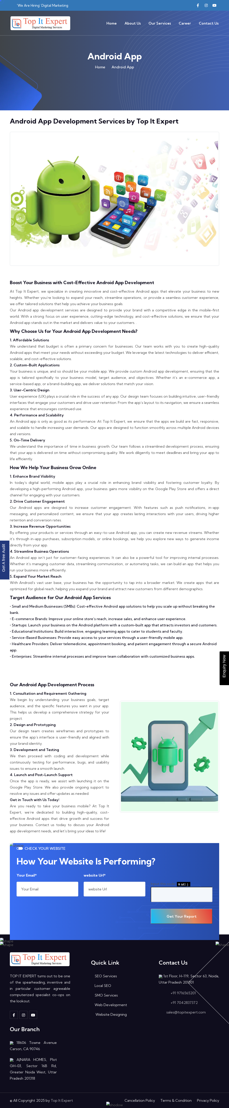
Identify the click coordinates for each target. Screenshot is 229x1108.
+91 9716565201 (183, 993)
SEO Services (106, 976)
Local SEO (103, 985)
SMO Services (106, 995)
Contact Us (208, 23)
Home (111, 23)
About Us (133, 23)
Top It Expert (62, 1100)
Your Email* (27, 875)
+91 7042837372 (184, 1002)
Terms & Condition (176, 1100)
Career (185, 23)
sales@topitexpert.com (186, 1012)
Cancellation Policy (140, 1100)
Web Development (111, 1005)
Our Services (159, 23)
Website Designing (111, 1014)
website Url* (95, 875)
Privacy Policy (208, 1100)
